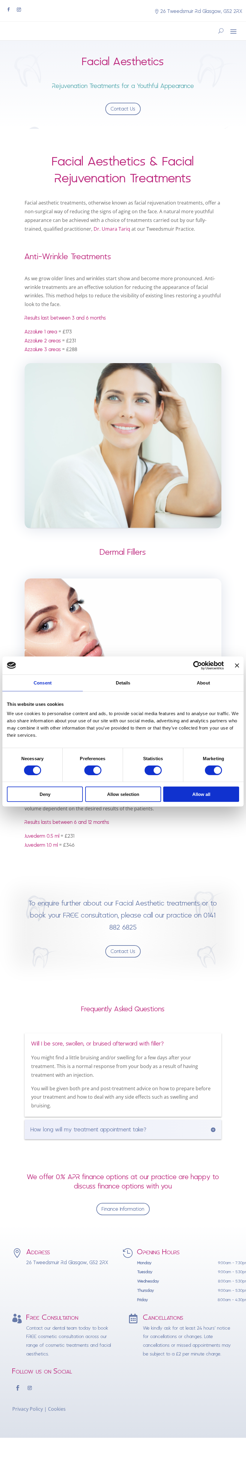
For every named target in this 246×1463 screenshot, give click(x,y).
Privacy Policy (27, 1409)
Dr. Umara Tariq (112, 229)
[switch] (92, 770)
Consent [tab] (43, 682)
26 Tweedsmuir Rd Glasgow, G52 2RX (201, 11)
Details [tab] (123, 682)
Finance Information (123, 1209)
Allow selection (123, 794)
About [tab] (203, 682)
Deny (45, 794)
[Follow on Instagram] (19, 9)
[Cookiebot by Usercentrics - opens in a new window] (197, 665)
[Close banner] (237, 665)
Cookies (57, 1409)
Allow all (201, 794)
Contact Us (123, 109)
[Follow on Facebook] (8, 10)
